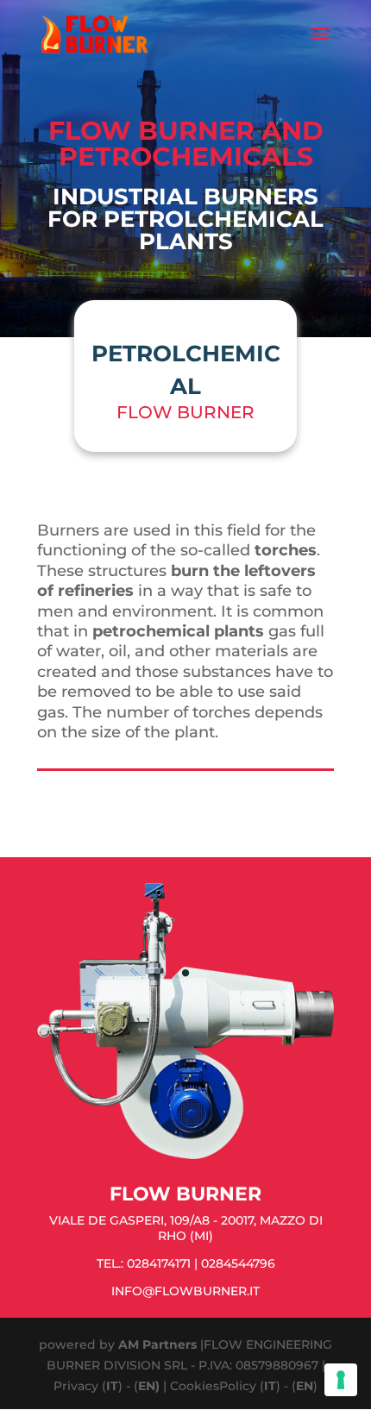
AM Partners (157, 1344)
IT (112, 1386)
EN (304, 1386)
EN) (149, 1386)
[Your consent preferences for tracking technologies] (340, 1379)
